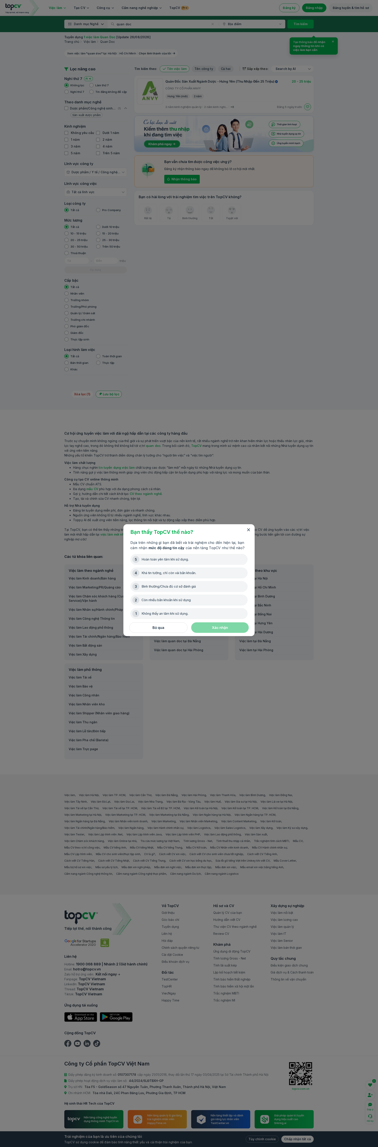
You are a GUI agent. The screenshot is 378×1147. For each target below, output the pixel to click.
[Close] (248, 529)
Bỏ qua (158, 627)
